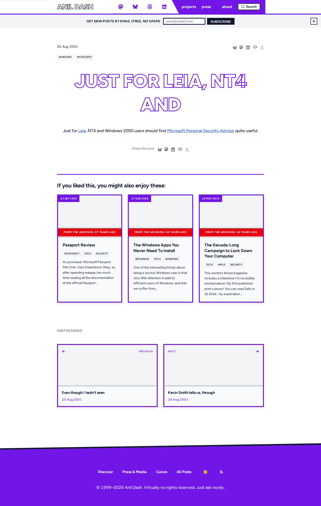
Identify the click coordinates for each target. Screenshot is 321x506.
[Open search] (249, 6)
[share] (262, 47)
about (227, 6)
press (206, 6)
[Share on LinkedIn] (248, 47)
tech (87, 253)
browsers (142, 259)
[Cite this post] (255, 46)
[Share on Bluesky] (235, 47)
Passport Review (79, 245)
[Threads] (150, 7)
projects (189, 6)
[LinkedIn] (164, 7)
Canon (161, 472)
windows (65, 57)
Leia (82, 130)
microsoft (84, 57)
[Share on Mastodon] (241, 47)
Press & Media (134, 472)
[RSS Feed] (221, 472)
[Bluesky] (135, 7)
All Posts (184, 472)
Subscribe (221, 22)
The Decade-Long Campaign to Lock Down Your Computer (228, 250)
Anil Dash (75, 7)
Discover (105, 472)
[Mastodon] (121, 7)
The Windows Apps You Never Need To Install (156, 247)
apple (222, 264)
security (102, 253)
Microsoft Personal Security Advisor (200, 130)
